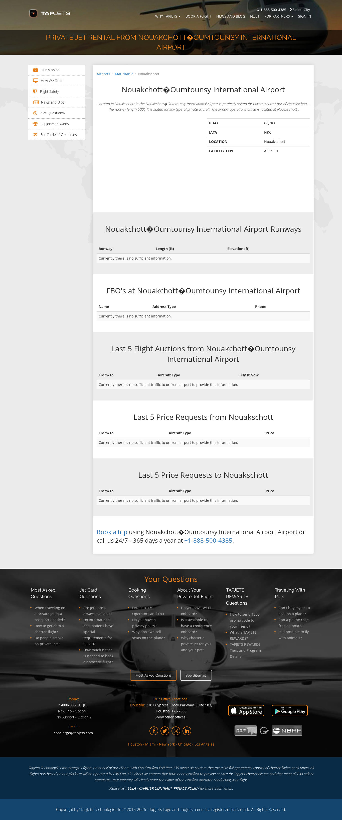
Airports (103, 73)
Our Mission (50, 69)
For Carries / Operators (58, 134)
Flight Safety (49, 91)
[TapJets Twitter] (164, 730)
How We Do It (52, 80)
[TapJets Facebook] (153, 730)
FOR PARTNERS (277, 16)
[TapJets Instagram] (176, 730)
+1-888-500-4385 (208, 540)
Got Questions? (52, 113)
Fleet (255, 16)
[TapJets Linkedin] (187, 730)
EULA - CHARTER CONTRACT (149, 788)
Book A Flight (198, 16)
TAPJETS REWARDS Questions (237, 596)
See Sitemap (196, 675)
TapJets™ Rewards (54, 123)
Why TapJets (166, 16)
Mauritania (124, 73)
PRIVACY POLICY (186, 788)
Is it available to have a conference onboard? (196, 625)
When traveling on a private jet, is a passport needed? (50, 613)
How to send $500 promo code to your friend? (245, 620)
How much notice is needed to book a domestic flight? (98, 655)
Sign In (304, 16)
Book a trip (112, 532)
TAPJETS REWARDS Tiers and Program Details (245, 650)
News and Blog (230, 16)
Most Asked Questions (153, 675)
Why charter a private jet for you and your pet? (196, 643)
